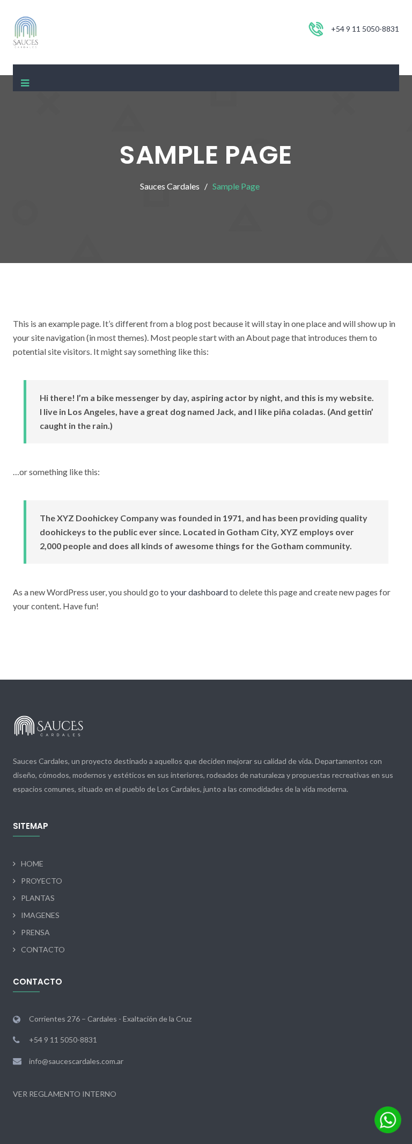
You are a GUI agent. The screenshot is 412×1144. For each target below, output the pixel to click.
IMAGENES (40, 915)
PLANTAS (38, 897)
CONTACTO (43, 949)
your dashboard (199, 592)
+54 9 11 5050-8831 (365, 28)
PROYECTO (41, 880)
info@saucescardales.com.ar (76, 1061)
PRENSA (35, 932)
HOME (32, 863)
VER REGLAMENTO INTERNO (64, 1093)
